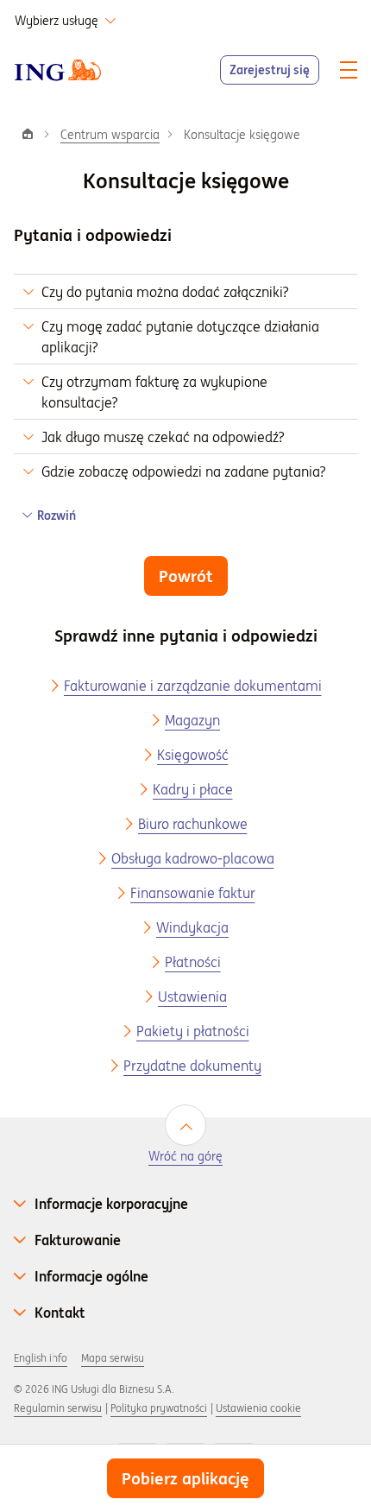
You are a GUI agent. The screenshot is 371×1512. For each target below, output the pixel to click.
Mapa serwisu (112, 1357)
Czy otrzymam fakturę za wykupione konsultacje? (154, 392)
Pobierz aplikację (185, 1478)
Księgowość (193, 754)
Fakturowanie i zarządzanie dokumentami (193, 685)
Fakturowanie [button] (78, 1240)
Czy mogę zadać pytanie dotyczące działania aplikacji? (180, 337)
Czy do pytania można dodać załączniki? (164, 292)
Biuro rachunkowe (193, 823)
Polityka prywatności (158, 1407)
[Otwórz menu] (348, 70)
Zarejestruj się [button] (270, 70)
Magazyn (192, 720)
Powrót (186, 576)
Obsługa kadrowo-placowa (192, 858)
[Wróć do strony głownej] (58, 70)
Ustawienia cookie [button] (258, 1407)
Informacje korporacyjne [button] (111, 1203)
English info (40, 1357)
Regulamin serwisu (58, 1407)
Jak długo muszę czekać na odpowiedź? (162, 437)
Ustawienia (192, 996)
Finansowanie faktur (192, 893)
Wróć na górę (185, 1156)
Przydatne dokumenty (192, 1065)
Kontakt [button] (60, 1312)
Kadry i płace (193, 789)
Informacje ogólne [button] (91, 1276)
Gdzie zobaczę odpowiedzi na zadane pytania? (183, 471)
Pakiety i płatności (192, 1031)
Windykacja (192, 927)
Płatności (193, 962)
